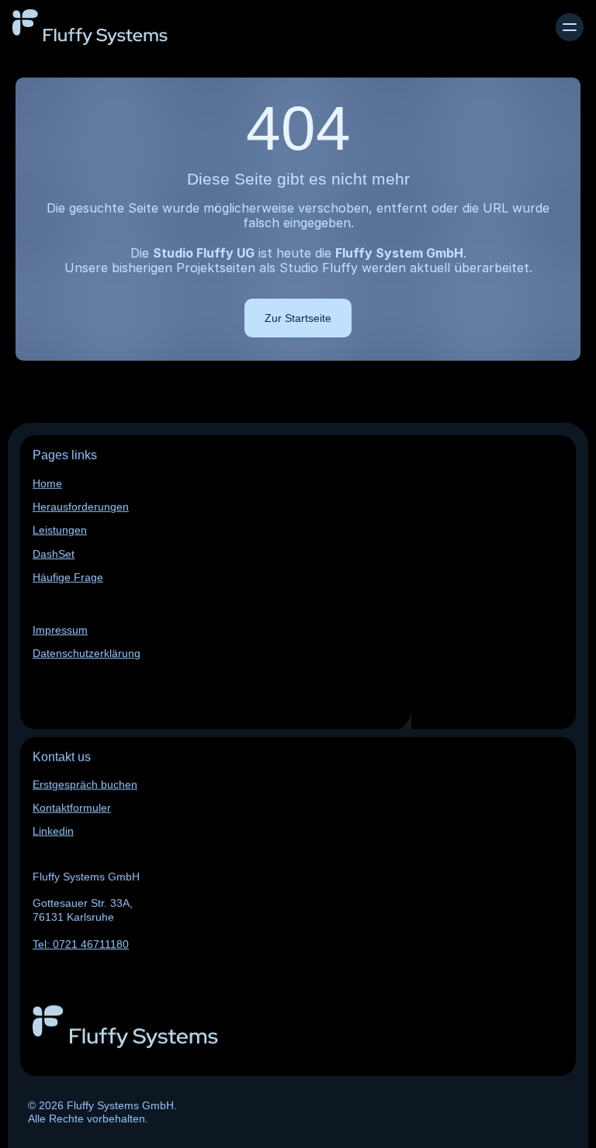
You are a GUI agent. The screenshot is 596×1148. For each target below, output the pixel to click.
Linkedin (53, 831)
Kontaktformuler (72, 808)
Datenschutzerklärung (86, 653)
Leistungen (60, 530)
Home (47, 483)
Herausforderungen (81, 506)
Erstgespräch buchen (85, 784)
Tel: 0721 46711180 (81, 944)
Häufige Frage (68, 577)
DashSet (53, 554)
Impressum (60, 630)
